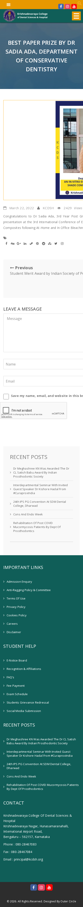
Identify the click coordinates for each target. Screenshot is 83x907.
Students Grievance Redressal (28, 702)
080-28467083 (26, 844)
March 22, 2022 (21, 208)
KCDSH (48, 208)
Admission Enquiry (19, 582)
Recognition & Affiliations (24, 669)
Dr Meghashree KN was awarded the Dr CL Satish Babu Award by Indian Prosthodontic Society (41, 472)
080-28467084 (21, 852)
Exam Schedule (17, 694)
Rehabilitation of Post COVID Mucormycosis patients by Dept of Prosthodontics (37, 527)
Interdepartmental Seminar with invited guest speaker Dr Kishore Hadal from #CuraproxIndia (40, 489)
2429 (73, 208)
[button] (79, 4)
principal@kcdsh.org (28, 859)
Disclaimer (14, 632)
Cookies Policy (17, 615)
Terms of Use (16, 598)
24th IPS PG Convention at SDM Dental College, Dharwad (39, 504)
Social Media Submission (24, 711)
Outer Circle (68, 901)
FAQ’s (10, 677)
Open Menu (76, 16)
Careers (12, 624)
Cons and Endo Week (28, 514)
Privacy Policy (16, 607)
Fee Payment (16, 686)
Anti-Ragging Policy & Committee (29, 590)
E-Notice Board (17, 660)
